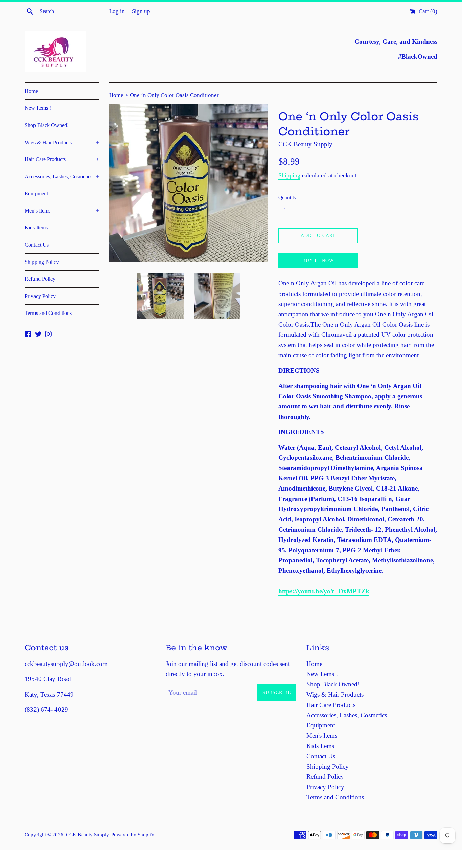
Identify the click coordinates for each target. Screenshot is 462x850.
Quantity (287, 197)
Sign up (141, 11)
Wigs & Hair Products (62, 142)
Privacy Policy (40, 296)
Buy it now (318, 260)
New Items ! (38, 108)
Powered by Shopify (132, 835)
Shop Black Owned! (47, 125)
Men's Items (62, 211)
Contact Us (37, 245)
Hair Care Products (62, 159)
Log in (117, 11)
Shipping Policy (42, 262)
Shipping (289, 175)
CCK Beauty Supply (87, 835)
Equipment (36, 193)
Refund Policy (40, 279)
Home (31, 91)
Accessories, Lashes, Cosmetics (62, 176)
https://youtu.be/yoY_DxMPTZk (323, 591)
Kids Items (36, 227)
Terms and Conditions (48, 313)
